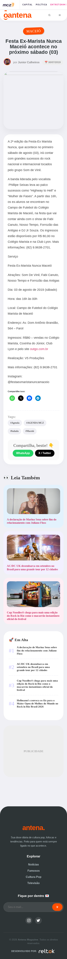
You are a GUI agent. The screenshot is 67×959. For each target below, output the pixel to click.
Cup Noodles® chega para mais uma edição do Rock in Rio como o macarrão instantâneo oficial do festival (37, 685)
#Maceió (29, 431)
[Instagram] (28, 920)
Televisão (33, 883)
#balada (14, 431)
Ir (57, 907)
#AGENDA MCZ (35, 422)
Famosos (33, 870)
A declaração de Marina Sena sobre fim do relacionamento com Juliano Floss (37, 650)
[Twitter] (38, 920)
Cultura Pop (33, 876)
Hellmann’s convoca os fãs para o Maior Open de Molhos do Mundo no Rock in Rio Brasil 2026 (37, 703)
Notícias (33, 864)
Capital (27, 4)
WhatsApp (23, 453)
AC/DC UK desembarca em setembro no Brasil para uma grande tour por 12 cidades (33, 667)
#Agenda (14, 422)
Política (41, 4)
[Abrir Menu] (60, 15)
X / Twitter (44, 453)
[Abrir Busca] (49, 15)
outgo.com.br (39, 349)
